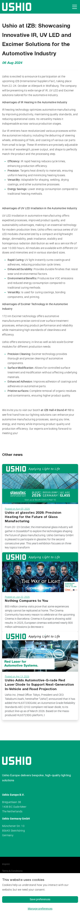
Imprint (6, 864)
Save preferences (40, 899)
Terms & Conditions (12, 871)
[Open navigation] (74, 6)
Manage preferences (40, 908)
